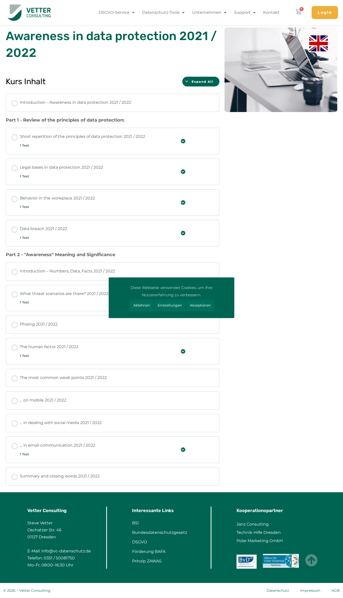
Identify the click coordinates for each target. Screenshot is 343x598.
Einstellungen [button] (170, 305)
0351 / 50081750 (59, 558)
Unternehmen (206, 12)
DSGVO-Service (114, 12)
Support (242, 12)
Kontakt (271, 12)
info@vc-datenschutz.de (66, 551)
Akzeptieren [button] (200, 305)
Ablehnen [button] (141, 305)
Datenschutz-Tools (161, 12)
